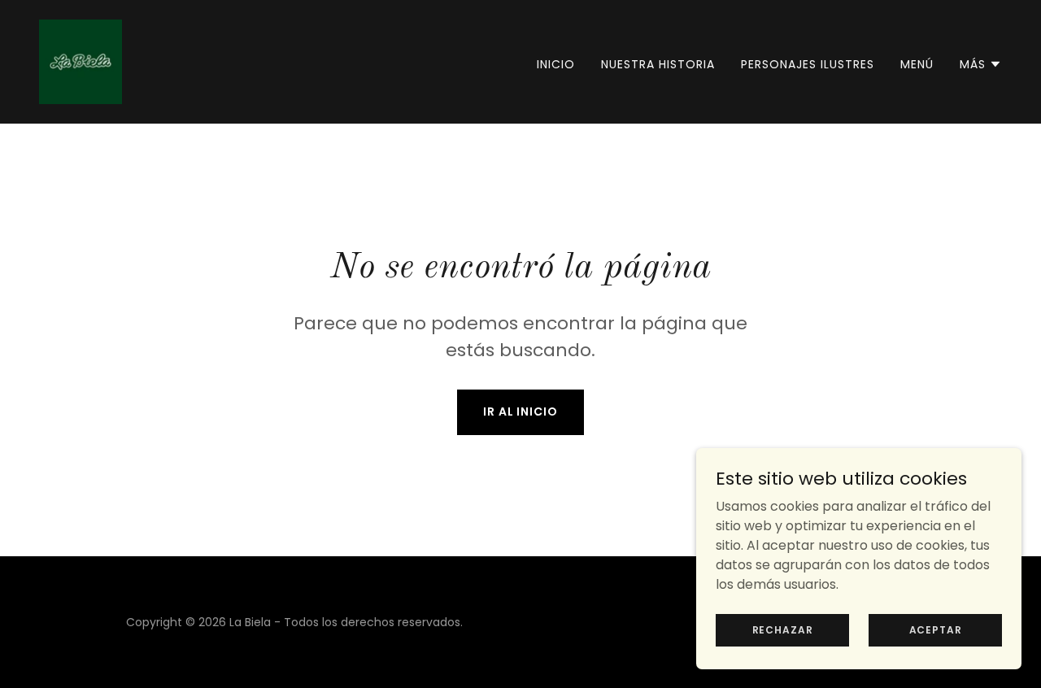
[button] (981, 64)
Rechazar (782, 629)
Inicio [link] (556, 64)
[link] (80, 60)
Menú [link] (917, 64)
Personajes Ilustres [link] (807, 64)
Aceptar (935, 629)
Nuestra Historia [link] (658, 64)
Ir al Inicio (521, 411)
